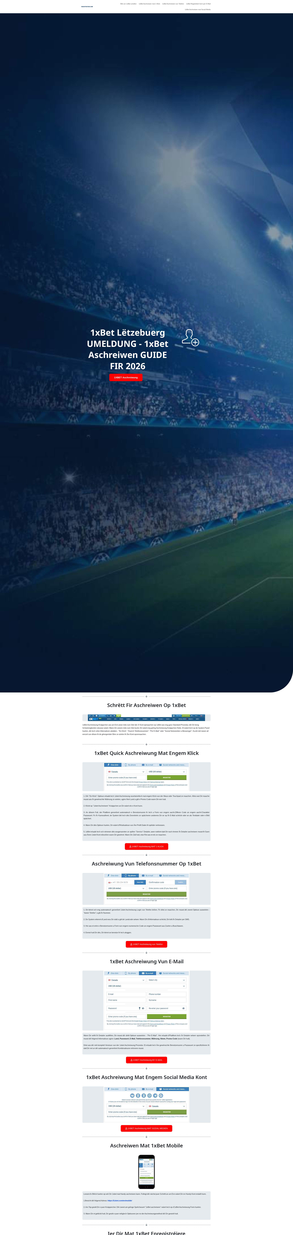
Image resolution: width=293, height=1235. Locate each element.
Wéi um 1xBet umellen (128, 4)
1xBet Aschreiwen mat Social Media (198, 9)
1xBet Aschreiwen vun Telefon (173, 4)
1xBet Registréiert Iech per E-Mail (198, 4)
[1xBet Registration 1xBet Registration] (87, 6)
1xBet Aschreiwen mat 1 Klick (149, 4)
